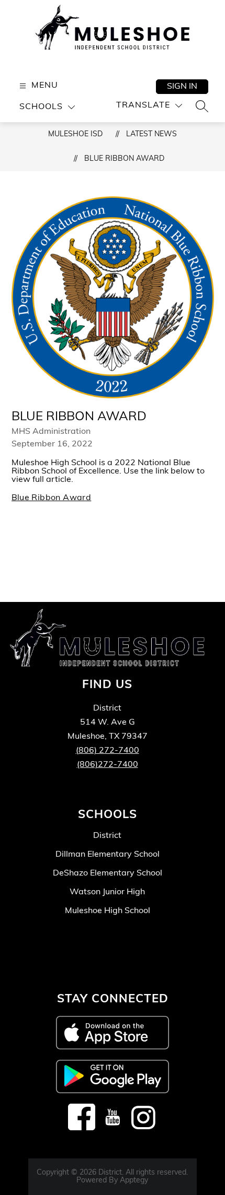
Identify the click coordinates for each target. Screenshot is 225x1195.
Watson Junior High (107, 892)
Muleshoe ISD (75, 134)
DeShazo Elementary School (107, 873)
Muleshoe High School (107, 911)
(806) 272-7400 (107, 751)
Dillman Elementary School (107, 854)
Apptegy (134, 1181)
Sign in (182, 86)
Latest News (151, 134)
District (107, 836)
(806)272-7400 (107, 765)
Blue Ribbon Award (124, 159)
